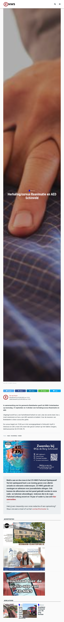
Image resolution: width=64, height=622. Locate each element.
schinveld (14, 435)
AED (9, 435)
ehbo (20, 435)
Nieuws (32, 191)
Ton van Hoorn (13, 396)
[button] (8, 391)
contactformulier (39, 509)
